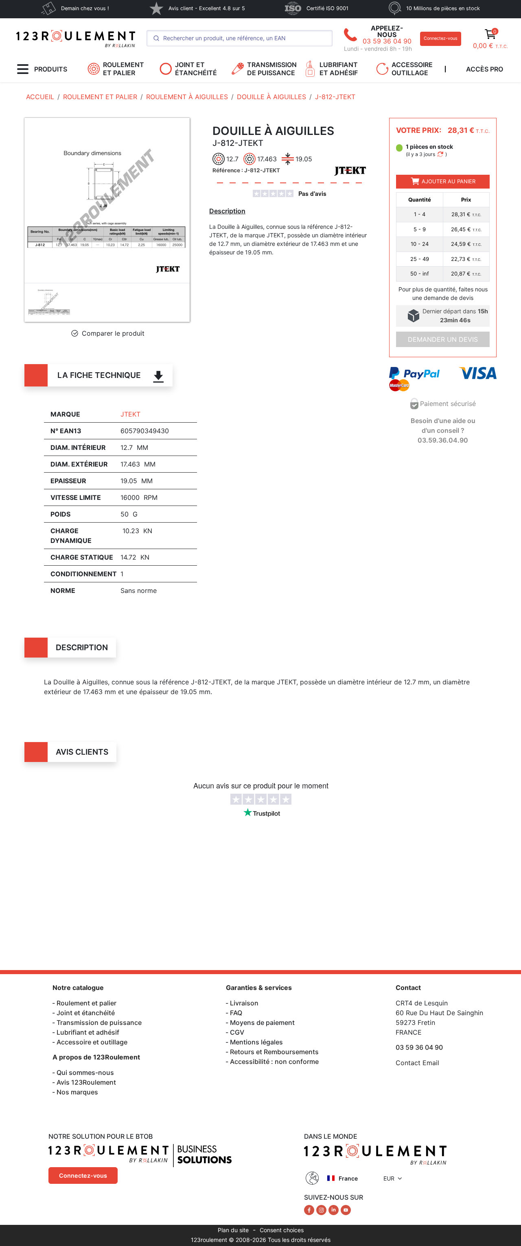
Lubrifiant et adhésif (88, 1032)
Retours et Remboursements (274, 1052)
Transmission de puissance (99, 1022)
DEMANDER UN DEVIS (443, 339)
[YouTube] (346, 1209)
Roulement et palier (86, 1003)
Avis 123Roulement (86, 1082)
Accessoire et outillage (92, 1042)
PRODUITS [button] (50, 69)
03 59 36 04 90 (387, 41)
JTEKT (130, 414)
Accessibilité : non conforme (274, 1061)
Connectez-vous (441, 38)
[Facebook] (310, 1209)
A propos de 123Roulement (96, 1057)
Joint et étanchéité (86, 1013)
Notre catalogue (78, 987)
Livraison (244, 1003)
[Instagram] (322, 1209)
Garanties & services (259, 987)
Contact (408, 987)
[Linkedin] (334, 1209)
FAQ (236, 1013)
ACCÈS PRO (484, 69)
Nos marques (77, 1092)
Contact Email (417, 1063)
